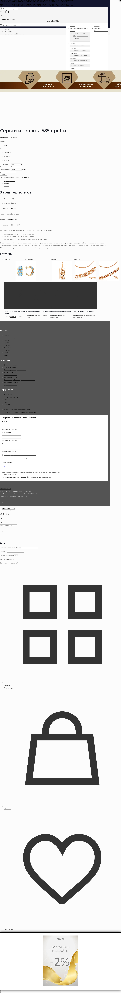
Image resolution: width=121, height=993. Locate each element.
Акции (6, 355)
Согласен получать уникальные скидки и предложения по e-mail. (20, 455)
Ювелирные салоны (11, 397)
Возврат (6, 186)
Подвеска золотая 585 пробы (38, 311)
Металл (2, 141)
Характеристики (9, 181)
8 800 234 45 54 (8, 19)
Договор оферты (10, 372)
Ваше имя (5, 421)
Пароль (3, 551)
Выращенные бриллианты (13, 338)
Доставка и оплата (10, 365)
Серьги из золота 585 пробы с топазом (15, 312)
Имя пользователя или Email (10, 548)
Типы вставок (5, 149)
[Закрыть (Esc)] (0, 991)
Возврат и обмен (10, 367)
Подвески (7, 348)
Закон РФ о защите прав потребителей (17, 409)
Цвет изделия (5, 156)
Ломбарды (7, 405)
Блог (5, 402)
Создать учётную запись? (9, 563)
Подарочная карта (10, 377)
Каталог (6, 335)
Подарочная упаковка (11, 382)
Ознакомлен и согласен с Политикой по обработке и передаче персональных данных (25, 458)
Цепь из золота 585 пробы (83, 311)
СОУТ (5, 407)
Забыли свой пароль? (7, 559)
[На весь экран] (0, 990)
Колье (6, 353)
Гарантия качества (10, 385)
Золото (6, 145)
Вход (16, 555)
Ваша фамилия (6, 433)
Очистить (25, 169)
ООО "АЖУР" (15, 225)
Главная (6, 29)
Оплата (6, 183)
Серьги (13, 203)
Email (3, 444)
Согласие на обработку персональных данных (20, 412)
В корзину (4, 174)
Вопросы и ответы (10, 375)
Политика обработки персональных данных (19, 380)
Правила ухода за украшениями (15, 370)
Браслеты (7, 350)
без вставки (8, 153)
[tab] (56, 181)
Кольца (6, 340)
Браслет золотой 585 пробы (61, 311)
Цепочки (7, 345)
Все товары (8, 31)
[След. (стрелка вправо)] (0, 992)
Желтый (6, 160)
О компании (8, 395)
